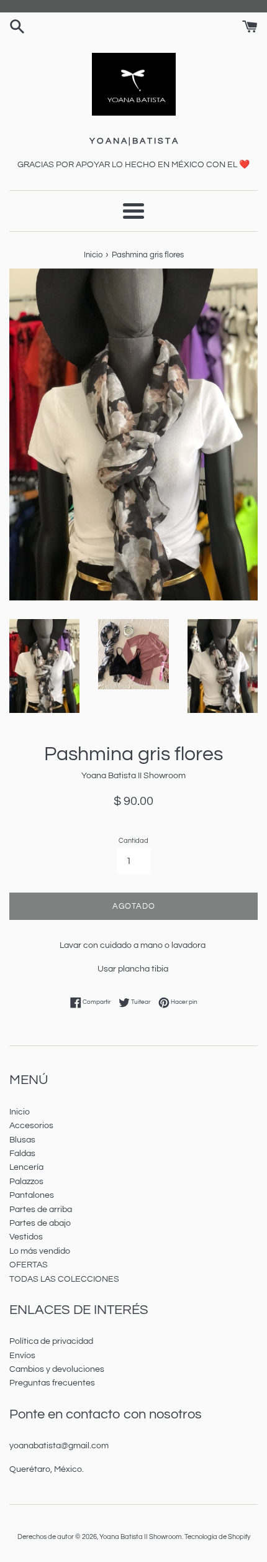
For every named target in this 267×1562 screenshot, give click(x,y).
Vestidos (26, 1237)
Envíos (22, 1355)
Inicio (19, 1112)
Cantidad (133, 840)
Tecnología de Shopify (217, 1536)
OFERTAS (28, 1265)
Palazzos (26, 1181)
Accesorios (31, 1125)
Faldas (22, 1153)
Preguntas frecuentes (52, 1383)
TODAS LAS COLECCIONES (64, 1279)
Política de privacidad (51, 1341)
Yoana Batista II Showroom (140, 1536)
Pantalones (31, 1195)
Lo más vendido (39, 1251)
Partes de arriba (40, 1209)
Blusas (22, 1140)
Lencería (26, 1167)
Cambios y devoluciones (56, 1369)
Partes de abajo (40, 1223)
